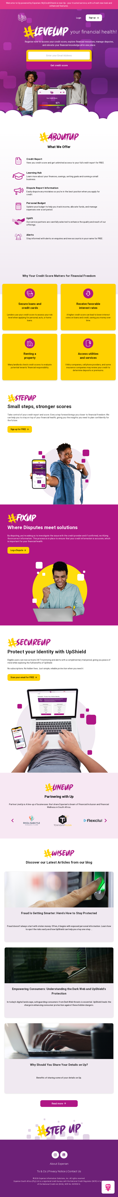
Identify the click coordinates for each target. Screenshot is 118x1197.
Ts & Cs (42, 1171)
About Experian (59, 1163)
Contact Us (74, 1171)
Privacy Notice (57, 1171)
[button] (12, 820)
